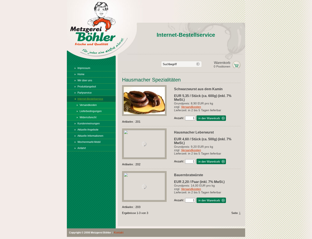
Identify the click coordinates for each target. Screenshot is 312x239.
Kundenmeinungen (88, 123)
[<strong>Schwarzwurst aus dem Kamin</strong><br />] (148, 115)
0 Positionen (222, 64)
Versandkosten (88, 105)
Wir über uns (84, 80)
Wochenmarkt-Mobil (89, 142)
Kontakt (119, 233)
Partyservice (84, 92)
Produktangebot (86, 86)
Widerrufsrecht (88, 117)
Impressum (83, 68)
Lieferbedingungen (91, 111)
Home (80, 74)
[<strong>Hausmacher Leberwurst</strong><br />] (148, 156)
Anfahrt (81, 148)
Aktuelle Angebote (87, 129)
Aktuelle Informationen (90, 136)
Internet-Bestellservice (90, 99)
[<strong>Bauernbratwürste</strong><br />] (148, 199)
